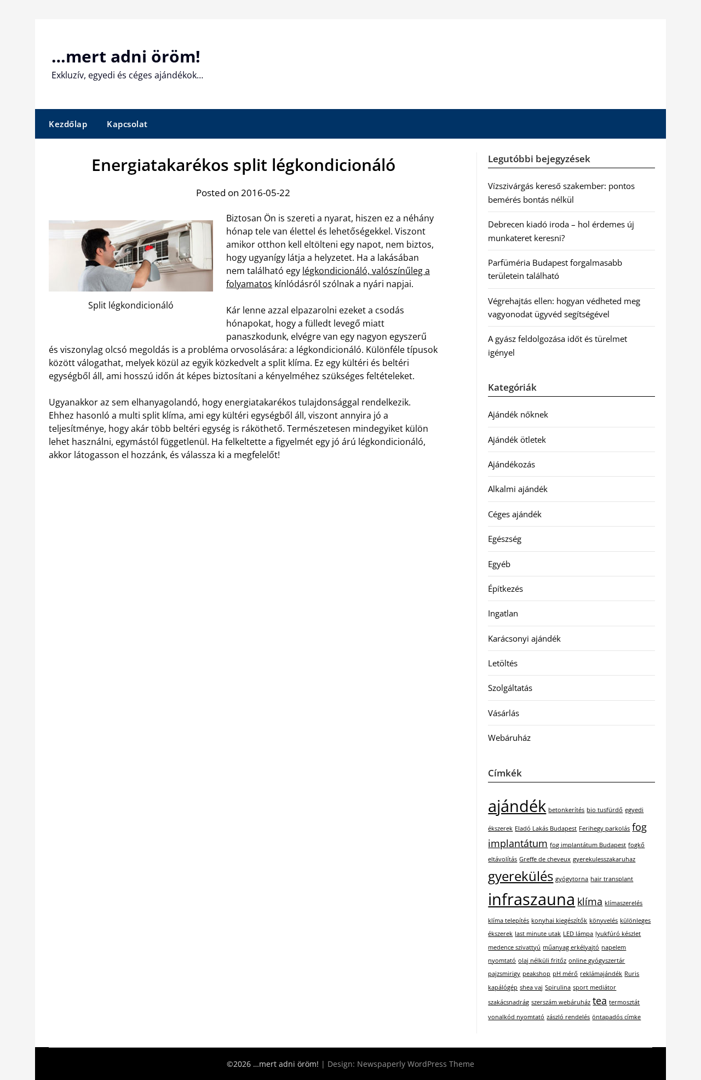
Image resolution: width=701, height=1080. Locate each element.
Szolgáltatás (510, 687)
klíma (589, 901)
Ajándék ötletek (517, 439)
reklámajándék (601, 974)
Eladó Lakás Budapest (546, 828)
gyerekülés (520, 876)
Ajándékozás (511, 464)
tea (600, 1000)
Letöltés (503, 663)
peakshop (536, 974)
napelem (613, 947)
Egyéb (499, 563)
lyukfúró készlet (618, 934)
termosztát (624, 1002)
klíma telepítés (508, 920)
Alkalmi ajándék (518, 488)
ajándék (517, 806)
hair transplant (611, 879)
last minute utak (538, 934)
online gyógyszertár (596, 960)
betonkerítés (566, 810)
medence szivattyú (514, 947)
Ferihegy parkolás (604, 828)
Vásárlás (503, 712)
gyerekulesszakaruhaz (604, 859)
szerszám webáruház (560, 1002)
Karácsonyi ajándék (524, 638)
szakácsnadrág (508, 1002)
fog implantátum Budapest (588, 845)
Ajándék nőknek (518, 414)
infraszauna (531, 899)
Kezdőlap (68, 123)
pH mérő (565, 974)
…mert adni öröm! (125, 56)
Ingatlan (503, 613)
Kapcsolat (127, 123)
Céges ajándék (515, 513)
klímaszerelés (623, 903)
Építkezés (505, 588)
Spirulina (558, 987)
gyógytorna (571, 879)
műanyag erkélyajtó (571, 947)
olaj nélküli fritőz (542, 960)
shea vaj (531, 987)
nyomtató (502, 960)
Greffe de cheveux (545, 859)
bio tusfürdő (605, 810)
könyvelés (603, 920)
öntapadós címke (616, 1017)
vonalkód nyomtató (516, 1017)
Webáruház (509, 737)
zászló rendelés (568, 1017)
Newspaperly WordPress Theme (415, 1064)
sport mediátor (594, 987)
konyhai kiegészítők (559, 920)
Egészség (504, 538)
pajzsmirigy (504, 974)
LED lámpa (578, 934)
